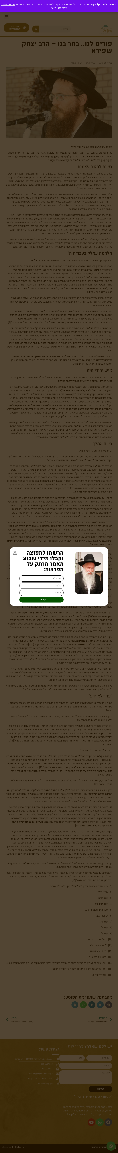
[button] (15, 552)
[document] (59, 576)
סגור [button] (53, 8)
